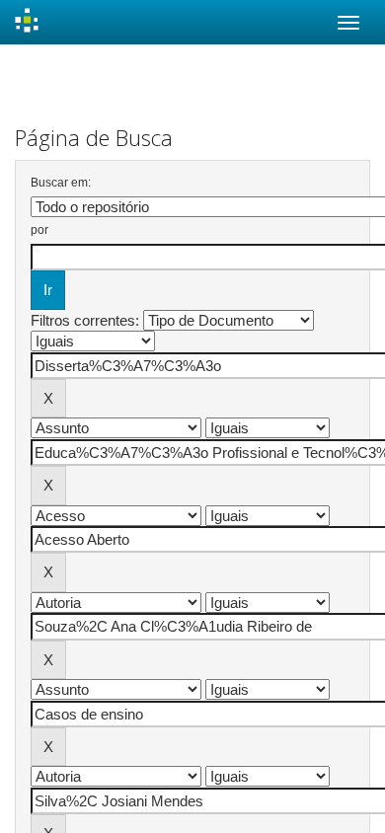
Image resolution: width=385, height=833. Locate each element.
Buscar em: (61, 182)
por (39, 230)
